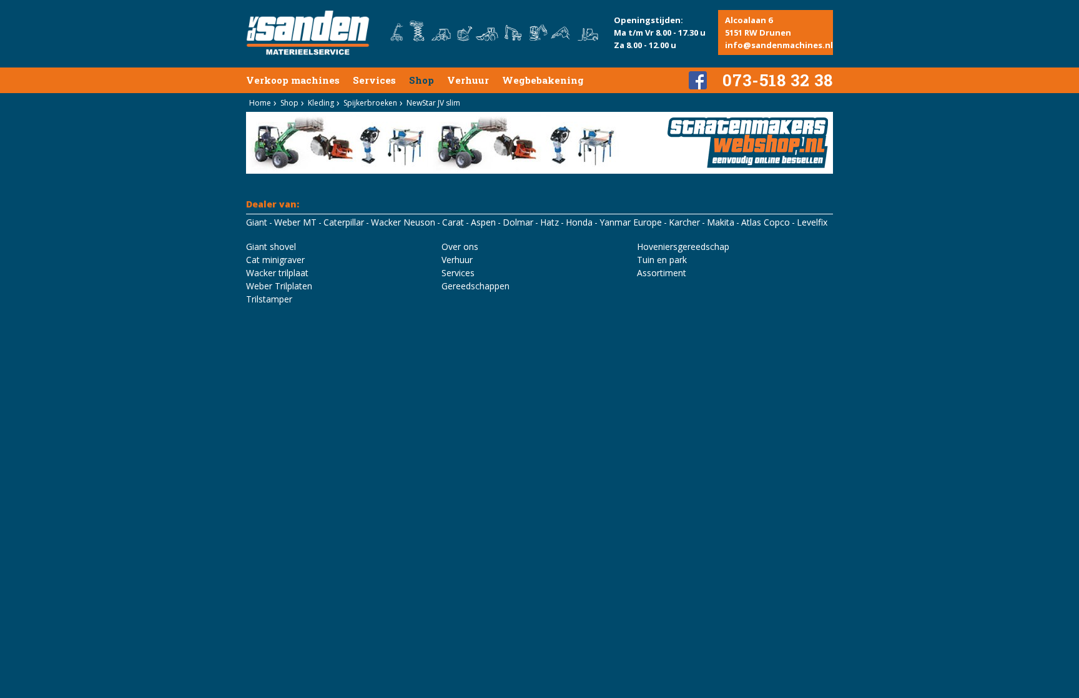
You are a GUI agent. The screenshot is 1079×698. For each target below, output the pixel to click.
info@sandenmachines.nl (779, 45)
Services (374, 80)
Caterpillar (343, 222)
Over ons (459, 246)
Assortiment (661, 273)
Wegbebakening (543, 80)
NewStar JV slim (433, 102)
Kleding (321, 102)
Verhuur (468, 80)
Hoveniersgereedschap (683, 246)
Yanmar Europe (630, 222)
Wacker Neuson (403, 222)
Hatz (549, 222)
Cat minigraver (275, 260)
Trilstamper (269, 299)
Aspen (483, 222)
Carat (453, 222)
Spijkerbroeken (370, 102)
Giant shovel (271, 246)
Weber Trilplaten (279, 286)
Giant (256, 222)
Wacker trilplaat (277, 273)
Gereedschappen (475, 286)
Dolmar (518, 222)
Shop (421, 80)
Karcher (684, 222)
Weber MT (295, 222)
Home (260, 102)
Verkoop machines (293, 80)
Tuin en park (662, 260)
